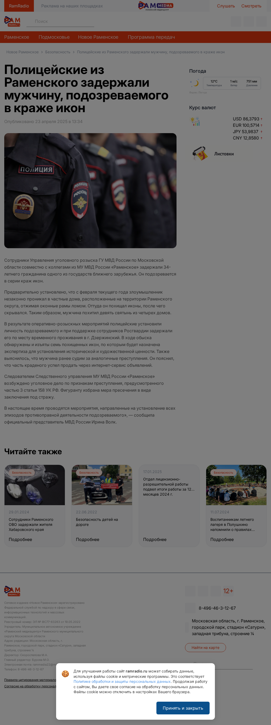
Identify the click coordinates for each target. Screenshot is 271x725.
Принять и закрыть (183, 708)
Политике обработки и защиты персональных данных (122, 681)
